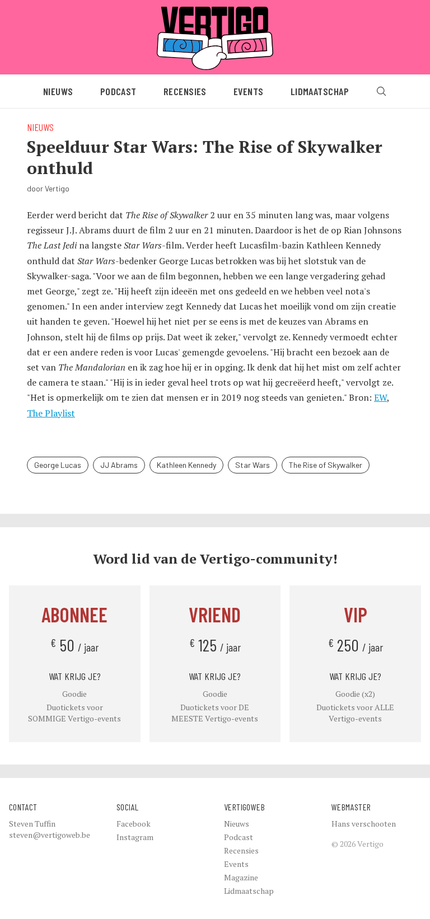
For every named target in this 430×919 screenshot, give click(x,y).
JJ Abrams (119, 465)
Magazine (241, 877)
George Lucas (57, 465)
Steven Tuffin (32, 823)
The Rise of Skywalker (325, 465)
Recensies (185, 91)
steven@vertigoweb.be (49, 834)
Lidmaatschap (320, 91)
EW (380, 397)
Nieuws (58, 91)
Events (248, 91)
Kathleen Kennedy (186, 465)
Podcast (118, 91)
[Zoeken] (381, 91)
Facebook (133, 823)
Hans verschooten (363, 823)
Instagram (134, 837)
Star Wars (252, 465)
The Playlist (51, 413)
